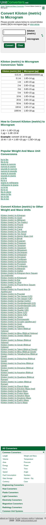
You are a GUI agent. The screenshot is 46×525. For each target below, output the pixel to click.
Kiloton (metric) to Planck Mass (15, 386)
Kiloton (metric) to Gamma (12, 326)
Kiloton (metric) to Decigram (13, 257)
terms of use (14, 518)
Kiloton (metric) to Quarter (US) (15, 308)
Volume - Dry (28, 478)
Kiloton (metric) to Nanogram (14, 262)
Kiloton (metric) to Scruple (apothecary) (18, 322)
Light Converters (10, 496)
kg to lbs (4, 160)
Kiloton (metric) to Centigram (14, 259)
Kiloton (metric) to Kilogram (13, 215)
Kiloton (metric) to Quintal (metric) (16, 301)
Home (2, 6)
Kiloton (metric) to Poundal (13, 294)
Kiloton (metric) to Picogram (13, 264)
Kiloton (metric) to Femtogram (14, 266)
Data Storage (7, 478)
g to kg (4, 178)
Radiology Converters (12, 507)
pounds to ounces (9, 169)
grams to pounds (8, 173)
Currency (6, 482)
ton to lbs (5, 196)
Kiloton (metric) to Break (11, 238)
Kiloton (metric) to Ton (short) (14, 232)
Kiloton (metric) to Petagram (13, 243)
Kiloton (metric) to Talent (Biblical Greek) (19, 349)
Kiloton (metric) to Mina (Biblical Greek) (18, 352)
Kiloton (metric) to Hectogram (14, 252)
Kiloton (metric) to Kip (10, 280)
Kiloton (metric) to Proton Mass (14, 393)
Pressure (27, 462)
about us (4, 518)
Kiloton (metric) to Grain (11, 324)
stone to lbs (6, 194)
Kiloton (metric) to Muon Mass (14, 391)
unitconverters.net (29, 520)
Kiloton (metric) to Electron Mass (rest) (18, 389)
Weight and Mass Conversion (15, 6)
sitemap (39, 518)
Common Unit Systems (12, 511)
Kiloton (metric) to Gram (11, 218)
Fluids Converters (10, 492)
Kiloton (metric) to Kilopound (13, 278)
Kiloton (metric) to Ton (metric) (14, 222)
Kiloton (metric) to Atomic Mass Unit (17, 236)
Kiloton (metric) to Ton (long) (13, 234)
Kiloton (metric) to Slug (11, 282)
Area (4, 462)
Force (5, 469)
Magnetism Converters (12, 504)
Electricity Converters (12, 500)
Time (26, 469)
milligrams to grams (9, 185)
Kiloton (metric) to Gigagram (13, 248)
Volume (5, 459)
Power (26, 465)
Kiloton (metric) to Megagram (14, 250)
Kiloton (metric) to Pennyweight (15, 319)
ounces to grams (8, 166)
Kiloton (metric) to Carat (11, 229)
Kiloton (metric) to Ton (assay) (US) (16, 296)
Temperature (28, 459)
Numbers (27, 475)
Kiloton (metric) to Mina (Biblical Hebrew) (19, 333)
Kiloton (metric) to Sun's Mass (14, 403)
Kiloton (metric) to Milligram (13, 220)
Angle (26, 472)
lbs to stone (6, 192)
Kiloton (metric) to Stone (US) (14, 312)
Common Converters (11, 452)
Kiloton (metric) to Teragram (13, 245)
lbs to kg (4, 162)
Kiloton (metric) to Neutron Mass (15, 396)
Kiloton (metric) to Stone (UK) (14, 315)
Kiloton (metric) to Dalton (12, 271)
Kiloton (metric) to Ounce (12, 227)
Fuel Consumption (9, 475)
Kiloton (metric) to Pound (12, 225)
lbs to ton (5, 199)
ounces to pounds (9, 171)
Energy (5, 465)
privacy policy (28, 518)
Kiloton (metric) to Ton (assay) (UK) (16, 299)
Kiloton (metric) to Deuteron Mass (16, 398)
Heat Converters (9, 489)
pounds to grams (8, 176)
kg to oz (4, 190)
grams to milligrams (9, 183)
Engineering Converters (13, 485)
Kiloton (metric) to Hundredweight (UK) (18, 305)
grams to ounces (8, 164)
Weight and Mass (30, 456)
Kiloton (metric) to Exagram (13, 241)
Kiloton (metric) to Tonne (12, 317)
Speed (5, 472)
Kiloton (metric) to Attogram (13, 269)
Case (26, 482)
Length (5, 456)
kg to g (4, 180)
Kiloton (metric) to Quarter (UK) (15, 310)
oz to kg (4, 187)
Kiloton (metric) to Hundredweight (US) (18, 303)
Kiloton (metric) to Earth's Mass (15, 400)
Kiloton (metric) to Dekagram (14, 255)
